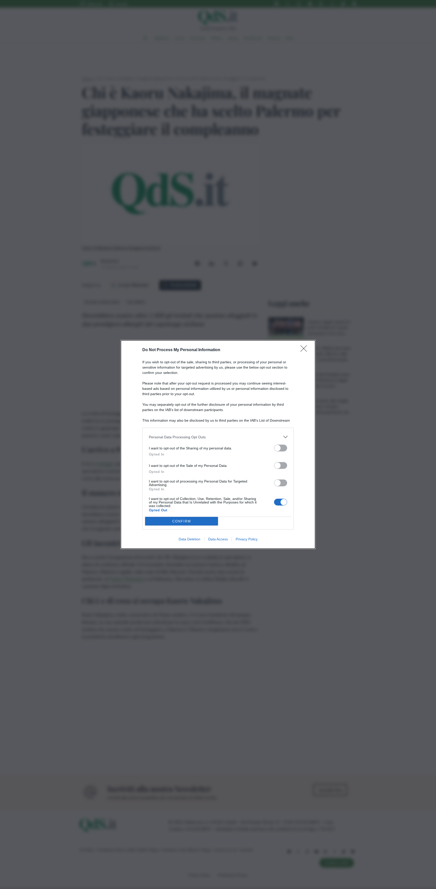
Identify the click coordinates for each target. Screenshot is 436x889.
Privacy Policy (247, 539)
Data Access (218, 539)
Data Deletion (189, 539)
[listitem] (218, 437)
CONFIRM (181, 521)
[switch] (280, 448)
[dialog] (218, 444)
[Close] (305, 350)
